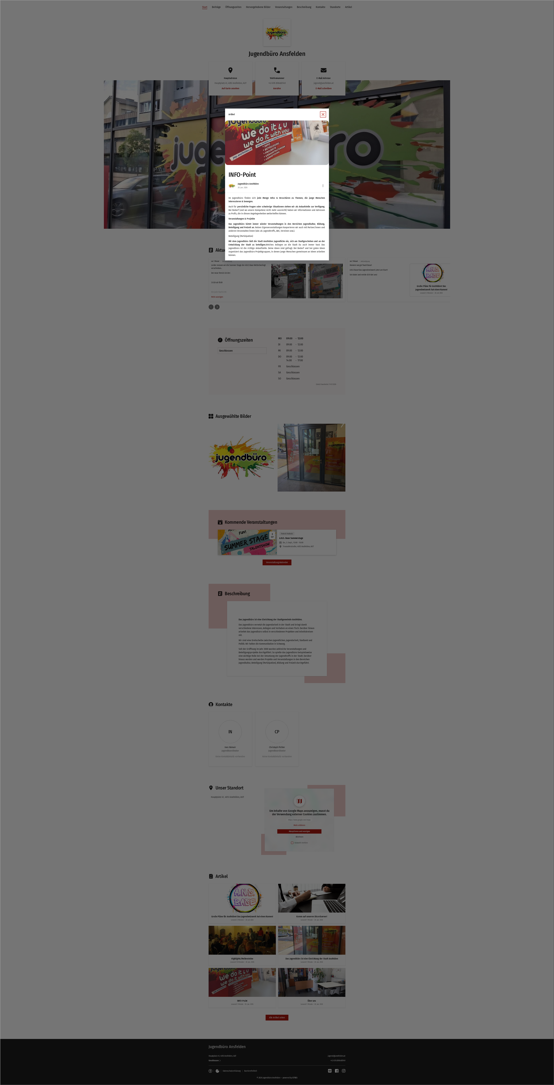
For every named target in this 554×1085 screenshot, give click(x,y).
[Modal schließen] (277, 542)
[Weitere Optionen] (323, 185)
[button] (277, 143)
